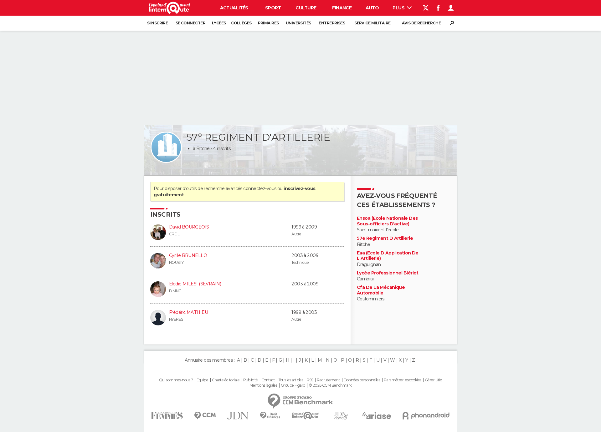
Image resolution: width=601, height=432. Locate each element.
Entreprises (332, 23)
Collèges (241, 23)
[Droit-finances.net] (270, 415)
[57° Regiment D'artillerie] (166, 147)
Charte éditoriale (225, 380)
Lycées (219, 23)
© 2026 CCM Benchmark (330, 385)
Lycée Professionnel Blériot (388, 273)
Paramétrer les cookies (402, 380)
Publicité (250, 380)
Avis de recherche (421, 23)
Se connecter (190, 23)
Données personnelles (362, 380)
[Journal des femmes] (167, 415)
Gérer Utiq (433, 380)
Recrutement (328, 380)
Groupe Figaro (293, 385)
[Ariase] (377, 415)
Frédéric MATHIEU (188, 312)
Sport (273, 8)
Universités (298, 23)
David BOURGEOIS (189, 227)
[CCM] (205, 415)
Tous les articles (291, 380)
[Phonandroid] (426, 415)
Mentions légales (263, 385)
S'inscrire (157, 23)
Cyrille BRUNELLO (188, 255)
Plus (399, 8)
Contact (268, 380)
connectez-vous (259, 188)
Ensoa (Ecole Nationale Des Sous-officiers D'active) (387, 221)
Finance (342, 8)
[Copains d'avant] (305, 415)
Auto (372, 8)
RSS (309, 380)
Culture (305, 8)
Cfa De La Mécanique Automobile (381, 290)
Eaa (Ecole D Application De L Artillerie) (388, 255)
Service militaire (372, 23)
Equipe (202, 380)
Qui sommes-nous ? (176, 380)
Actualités (234, 8)
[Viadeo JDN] (340, 415)
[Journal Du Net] (238, 415)
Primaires (268, 23)
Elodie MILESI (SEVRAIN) (195, 284)
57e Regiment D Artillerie (385, 238)
